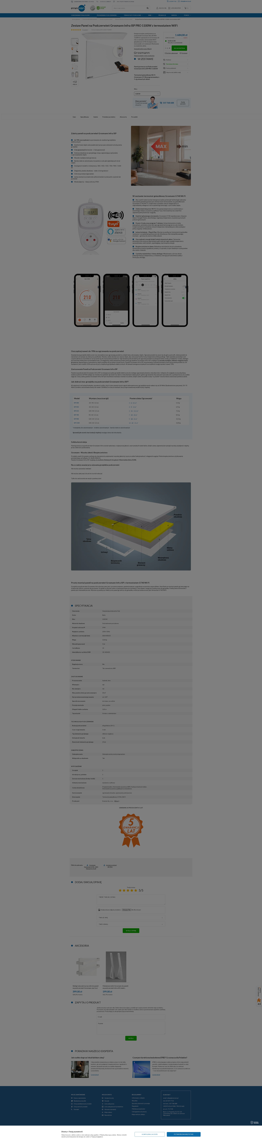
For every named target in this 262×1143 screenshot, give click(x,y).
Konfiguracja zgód (150, 1134)
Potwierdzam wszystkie (183, 1134)
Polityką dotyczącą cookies (108, 1135)
